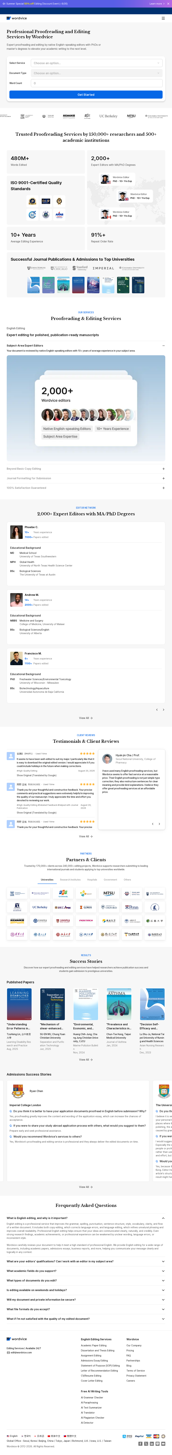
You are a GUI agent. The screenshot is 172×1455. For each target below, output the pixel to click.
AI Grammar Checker (92, 1397)
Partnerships (133, 1360)
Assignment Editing (91, 1355)
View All (84, 718)
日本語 (40, 1436)
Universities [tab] (47, 879)
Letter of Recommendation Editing (99, 1370)
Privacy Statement (136, 1375)
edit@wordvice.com (21, 1352)
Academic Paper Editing (93, 1345)
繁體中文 (71, 1436)
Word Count (15, 83)
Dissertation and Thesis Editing (97, 1350)
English (14, 1436)
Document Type (17, 73)
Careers (130, 1380)
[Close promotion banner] (168, 3)
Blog (128, 1365)
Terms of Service (135, 1370)
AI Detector (87, 1422)
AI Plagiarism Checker (92, 1417)
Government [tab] (110, 879)
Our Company (133, 1345)
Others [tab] (127, 879)
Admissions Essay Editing (94, 1360)
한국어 (27, 1436)
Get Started (86, 94)
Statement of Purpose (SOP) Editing (100, 1365)
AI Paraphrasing (89, 1402)
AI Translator (88, 1412)
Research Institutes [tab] (70, 879)
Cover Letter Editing (91, 1380)
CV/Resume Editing (91, 1375)
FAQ (128, 1355)
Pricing (130, 1350)
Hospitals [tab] (92, 879)
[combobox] (97, 63)
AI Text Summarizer (91, 1407)
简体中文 (55, 1436)
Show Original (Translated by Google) (36, 775)
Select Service (17, 63)
